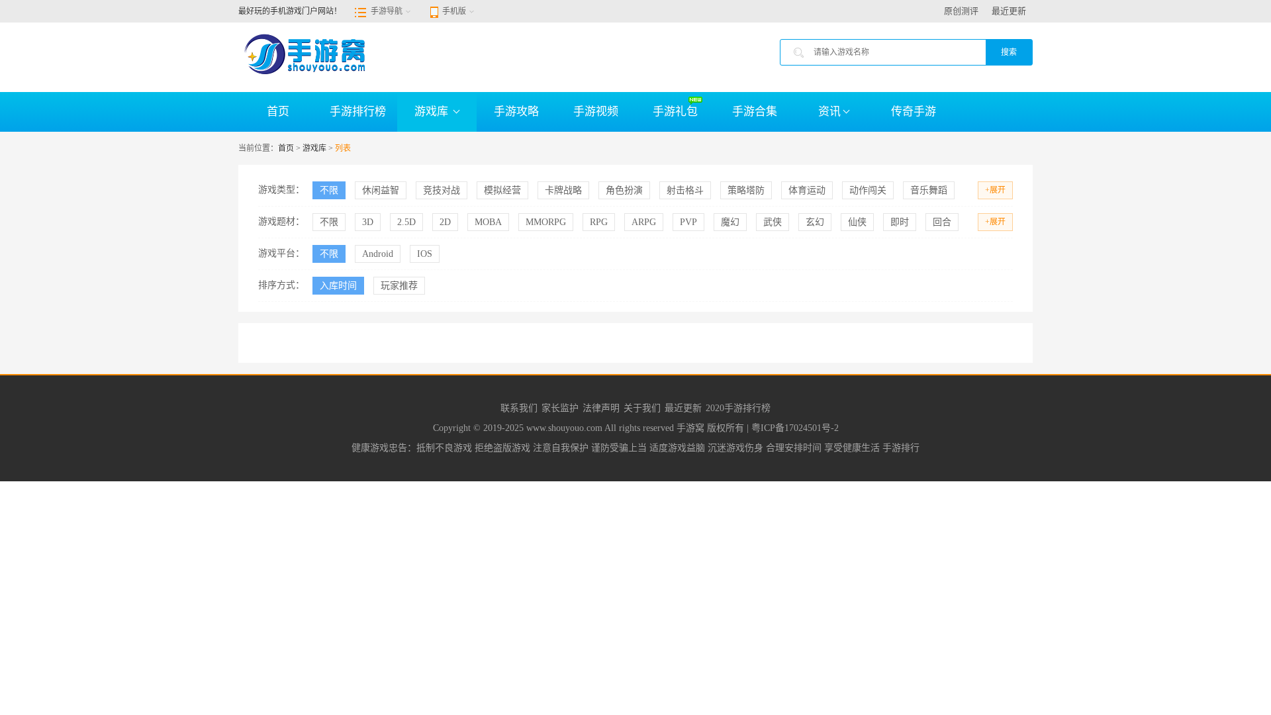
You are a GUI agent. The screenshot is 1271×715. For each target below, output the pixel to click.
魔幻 (730, 222)
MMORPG (546, 222)
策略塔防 (746, 190)
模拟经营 (502, 190)
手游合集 (754, 111)
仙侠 (857, 222)
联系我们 (519, 408)
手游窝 (692, 428)
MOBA (488, 222)
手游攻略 (516, 111)
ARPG (644, 222)
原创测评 (961, 11)
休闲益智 (380, 190)
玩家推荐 (399, 286)
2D (445, 222)
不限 (329, 190)
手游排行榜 (358, 111)
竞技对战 (441, 190)
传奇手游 (913, 111)
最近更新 (1009, 11)
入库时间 (338, 286)
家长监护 (560, 408)
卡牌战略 (563, 190)
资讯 (829, 111)
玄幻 (815, 222)
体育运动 (806, 190)
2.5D (406, 222)
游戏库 (432, 111)
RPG (599, 222)
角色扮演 (624, 190)
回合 (942, 222)
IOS (424, 254)
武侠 (772, 222)
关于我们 (642, 408)
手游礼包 (675, 111)
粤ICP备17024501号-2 (795, 428)
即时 (899, 222)
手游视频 (595, 111)
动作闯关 (867, 190)
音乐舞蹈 (928, 190)
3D (367, 222)
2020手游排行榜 (738, 408)
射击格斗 (685, 190)
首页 (278, 111)
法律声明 (601, 408)
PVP (688, 222)
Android (377, 254)
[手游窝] (304, 53)
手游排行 (900, 448)
